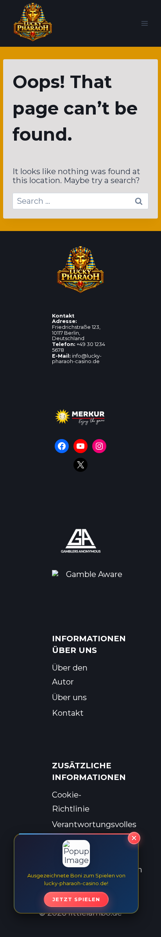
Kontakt (68, 713)
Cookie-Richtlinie (70, 801)
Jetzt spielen (76, 899)
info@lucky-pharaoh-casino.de (77, 359)
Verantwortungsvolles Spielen (80, 831)
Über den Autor (70, 674)
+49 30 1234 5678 (78, 347)
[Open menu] (144, 23)
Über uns (69, 697)
